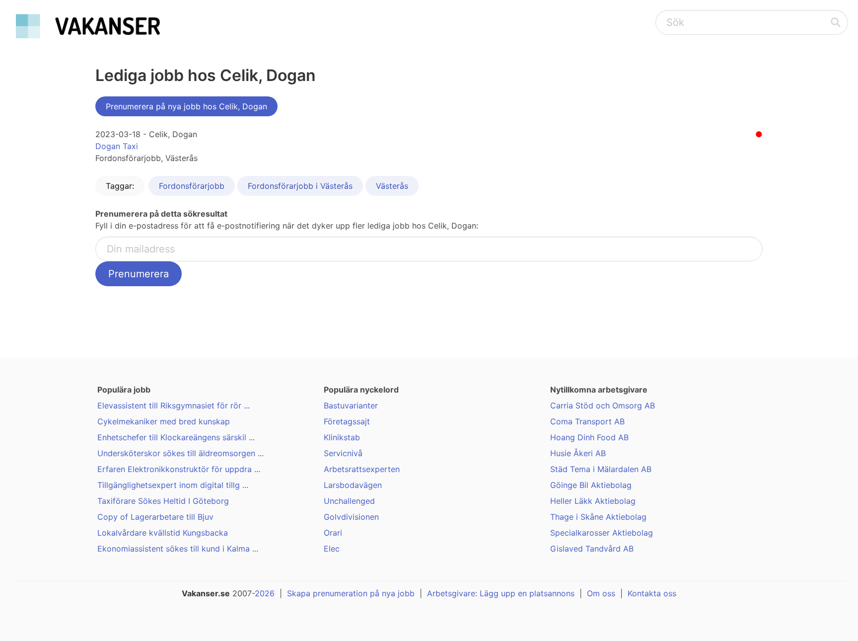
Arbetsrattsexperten (362, 469)
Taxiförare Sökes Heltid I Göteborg (163, 501)
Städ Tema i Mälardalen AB (600, 469)
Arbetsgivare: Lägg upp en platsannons (500, 593)
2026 (265, 593)
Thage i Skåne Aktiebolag (598, 517)
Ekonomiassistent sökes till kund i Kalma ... (177, 549)
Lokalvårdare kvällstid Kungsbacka (162, 533)
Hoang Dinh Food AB (589, 437)
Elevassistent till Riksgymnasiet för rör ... (173, 405)
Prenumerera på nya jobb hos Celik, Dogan (186, 106)
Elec (332, 549)
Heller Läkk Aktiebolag (593, 501)
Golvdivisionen (351, 517)
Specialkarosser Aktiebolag (601, 533)
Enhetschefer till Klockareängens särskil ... (176, 437)
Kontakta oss (652, 593)
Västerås (392, 186)
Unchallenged (349, 501)
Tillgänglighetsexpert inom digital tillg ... (172, 485)
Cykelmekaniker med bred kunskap (163, 421)
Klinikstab (342, 437)
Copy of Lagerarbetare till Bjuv (155, 517)
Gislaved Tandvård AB (592, 549)
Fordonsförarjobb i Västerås (300, 186)
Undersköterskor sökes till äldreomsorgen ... (180, 453)
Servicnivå (343, 453)
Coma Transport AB (587, 421)
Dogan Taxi (116, 146)
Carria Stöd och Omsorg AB (602, 405)
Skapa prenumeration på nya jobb (351, 593)
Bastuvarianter (351, 405)
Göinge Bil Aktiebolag (591, 485)
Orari (333, 533)
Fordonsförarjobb (191, 186)
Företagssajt (347, 421)
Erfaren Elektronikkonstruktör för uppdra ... (178, 469)
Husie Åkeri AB (578, 453)
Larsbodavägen (353, 485)
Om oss (601, 593)
